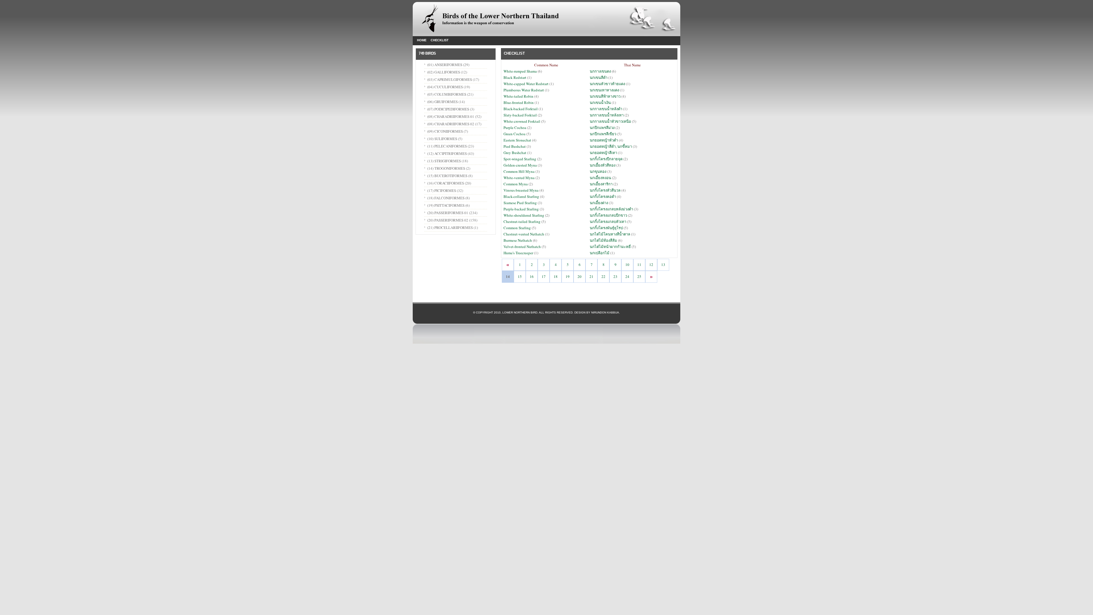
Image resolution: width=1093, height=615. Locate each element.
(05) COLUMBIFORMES (446, 94)
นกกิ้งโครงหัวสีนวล (605, 190)
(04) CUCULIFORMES (445, 86)
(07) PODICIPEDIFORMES (448, 109)
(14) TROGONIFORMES (446, 168)
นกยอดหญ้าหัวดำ (604, 140)
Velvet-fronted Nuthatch (522, 246)
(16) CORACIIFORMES (445, 183)
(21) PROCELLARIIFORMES (450, 227)
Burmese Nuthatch (518, 240)
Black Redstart (515, 77)
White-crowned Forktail (522, 121)
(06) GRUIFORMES (442, 101)
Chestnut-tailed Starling (522, 221)
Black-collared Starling (521, 196)
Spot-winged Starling (520, 158)
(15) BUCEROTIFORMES (447, 175)
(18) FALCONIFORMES (446, 197)
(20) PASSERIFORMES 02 (447, 220)
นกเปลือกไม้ (599, 252)
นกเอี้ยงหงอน (600, 177)
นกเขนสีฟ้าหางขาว (605, 96)
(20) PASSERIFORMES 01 (447, 212)
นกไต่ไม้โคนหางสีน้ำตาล (610, 234)
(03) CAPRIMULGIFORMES (449, 79)
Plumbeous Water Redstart (524, 90)
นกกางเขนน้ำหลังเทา (607, 115)
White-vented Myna (519, 177)
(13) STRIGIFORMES (444, 160)
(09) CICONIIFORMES (445, 131)
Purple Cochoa (515, 127)
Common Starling (517, 227)
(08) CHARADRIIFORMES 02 (450, 123)
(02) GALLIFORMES (443, 72)
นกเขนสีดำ (598, 77)
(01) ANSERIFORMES (445, 64)
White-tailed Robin (519, 96)
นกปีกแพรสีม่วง (602, 127)
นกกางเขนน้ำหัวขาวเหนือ (610, 121)
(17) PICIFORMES (441, 190)
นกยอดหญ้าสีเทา (603, 152)
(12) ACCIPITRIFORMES (447, 153)
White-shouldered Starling (524, 215)
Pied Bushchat (515, 146)
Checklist (440, 40)
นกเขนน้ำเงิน (600, 102)
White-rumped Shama (521, 71)
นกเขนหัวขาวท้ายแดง (607, 83)
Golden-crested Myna (521, 165)
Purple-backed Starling (522, 209)
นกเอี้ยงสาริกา (601, 183)
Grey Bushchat (515, 152)
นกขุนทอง (598, 171)
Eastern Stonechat (518, 140)
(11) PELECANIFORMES (447, 146)
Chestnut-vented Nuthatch (524, 234)
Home (421, 40)
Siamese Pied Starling (520, 202)
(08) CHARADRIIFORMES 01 (450, 116)
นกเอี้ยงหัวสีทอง (602, 165)
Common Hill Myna (519, 171)
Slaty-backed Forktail (521, 115)
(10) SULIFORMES (442, 138)
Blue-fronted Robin (519, 102)
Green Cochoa (515, 133)
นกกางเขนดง (600, 71)
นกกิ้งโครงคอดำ (603, 196)
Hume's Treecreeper (519, 252)
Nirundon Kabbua (605, 312)
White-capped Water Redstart (526, 83)
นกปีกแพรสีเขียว (603, 133)
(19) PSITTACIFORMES (446, 205)
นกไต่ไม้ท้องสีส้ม (603, 240)
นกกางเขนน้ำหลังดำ (606, 108)
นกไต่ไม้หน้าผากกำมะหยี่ (610, 246)
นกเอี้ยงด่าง (599, 202)
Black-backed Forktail (521, 108)
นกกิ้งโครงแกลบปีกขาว (608, 215)
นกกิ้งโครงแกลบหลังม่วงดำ (611, 209)
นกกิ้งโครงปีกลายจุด (606, 158)
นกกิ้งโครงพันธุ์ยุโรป (606, 227)
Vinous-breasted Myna (521, 190)
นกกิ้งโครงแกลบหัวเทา (608, 221)
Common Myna (516, 183)
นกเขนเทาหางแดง (604, 90)
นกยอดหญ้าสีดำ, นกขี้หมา (611, 146)
